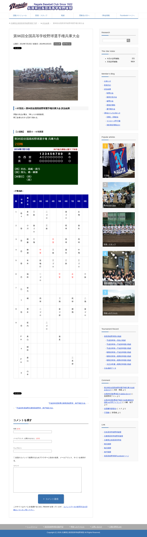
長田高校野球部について (113, 283)
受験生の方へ (84, 15)
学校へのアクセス (111, 313)
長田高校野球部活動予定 (54, 527)
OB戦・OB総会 (112, 117)
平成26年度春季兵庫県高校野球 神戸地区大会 (34, 408)
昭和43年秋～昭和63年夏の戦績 (119, 356)
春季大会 (110, 101)
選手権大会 (67, 44)
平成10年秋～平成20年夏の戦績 (119, 348)
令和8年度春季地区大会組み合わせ (117, 394)
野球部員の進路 (110, 206)
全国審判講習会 (110, 409)
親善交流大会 (112, 97)
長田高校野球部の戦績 (112, 336)
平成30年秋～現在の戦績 (116, 340)
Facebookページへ (127, 15)
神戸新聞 (107, 452)
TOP (24, 23)
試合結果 (57, 44)
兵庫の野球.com (115, 527)
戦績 (63, 15)
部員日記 (107, 85)
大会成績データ (110, 368)
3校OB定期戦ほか (113, 125)
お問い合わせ (97, 527)
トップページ (32, 527)
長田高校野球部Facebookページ (116, 456)
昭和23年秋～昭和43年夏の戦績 (119, 360)
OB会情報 (106, 15)
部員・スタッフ (41, 15)
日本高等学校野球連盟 (112, 432)
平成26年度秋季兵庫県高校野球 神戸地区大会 (67, 403)
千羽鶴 (106, 175)
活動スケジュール (20, 15)
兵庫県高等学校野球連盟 (113, 436)
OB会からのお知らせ (112, 113)
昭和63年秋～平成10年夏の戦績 (119, 352)
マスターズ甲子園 (113, 121)
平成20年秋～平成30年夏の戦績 (119, 344)
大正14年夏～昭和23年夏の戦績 (119, 364)
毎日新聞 (107, 448)
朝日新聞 (107, 444)
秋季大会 (110, 93)
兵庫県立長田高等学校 (112, 440)
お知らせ (107, 81)
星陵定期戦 (111, 105)
